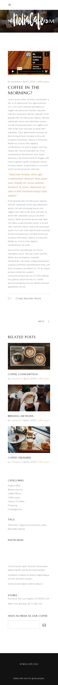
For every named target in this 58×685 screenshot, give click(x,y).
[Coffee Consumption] (29, 356)
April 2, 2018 (29, 81)
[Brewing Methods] (29, 398)
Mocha (37, 298)
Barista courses (15, 489)
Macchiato (29, 298)
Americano (13, 524)
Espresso (35, 524)
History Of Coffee (16, 501)
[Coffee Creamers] (29, 439)
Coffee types (43, 81)
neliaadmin (16, 81)
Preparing (12, 505)
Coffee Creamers (19, 457)
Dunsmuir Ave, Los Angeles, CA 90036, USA (28, 598)
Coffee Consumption (23, 374)
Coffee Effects (14, 493)
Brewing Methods (21, 416)
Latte (20, 298)
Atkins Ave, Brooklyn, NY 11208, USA (25, 603)
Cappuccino (24, 524)
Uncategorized (15, 509)
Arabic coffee (14, 485)
